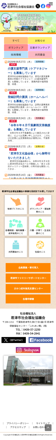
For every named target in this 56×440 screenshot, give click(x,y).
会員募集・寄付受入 (28, 267)
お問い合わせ (39, 427)
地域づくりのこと (15, 208)
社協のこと (40, 251)
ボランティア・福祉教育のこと (40, 210)
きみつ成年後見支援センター (28, 288)
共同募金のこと (16, 251)
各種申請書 (28, 298)
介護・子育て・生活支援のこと (40, 232)
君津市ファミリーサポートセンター (28, 277)
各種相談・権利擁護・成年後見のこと (15, 232)
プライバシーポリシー (18, 423)
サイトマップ (43, 423)
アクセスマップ (18, 427)
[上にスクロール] (48, 427)
